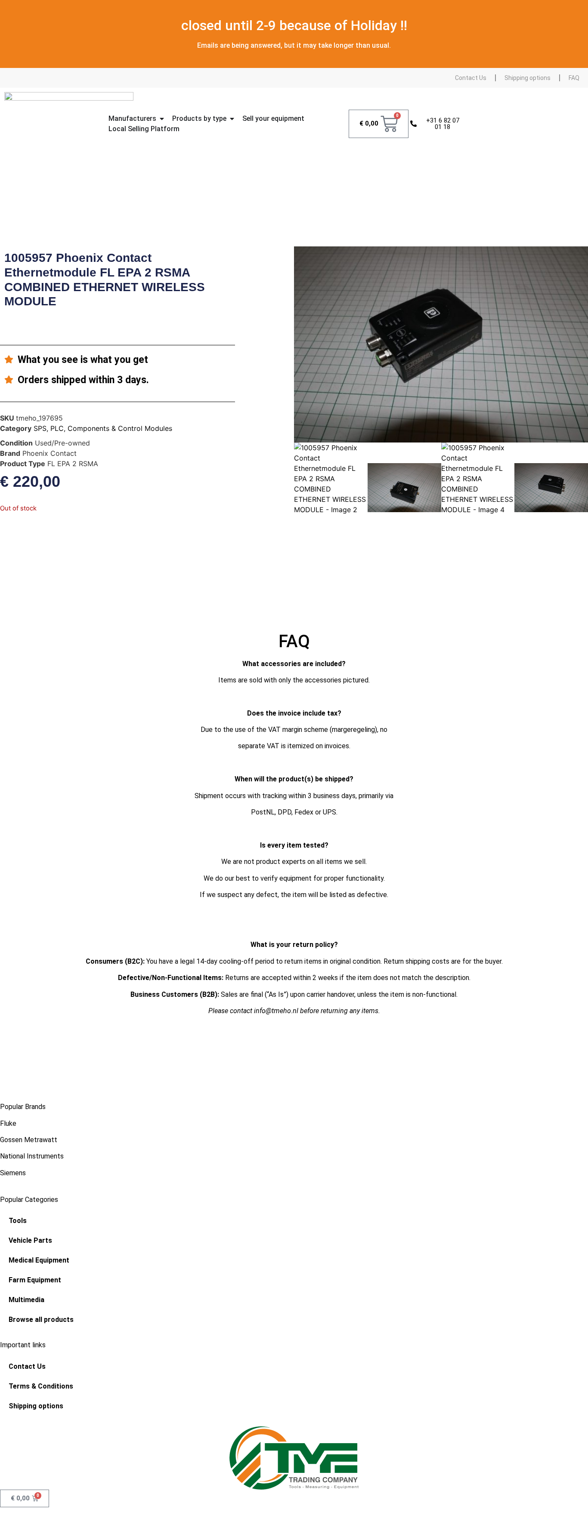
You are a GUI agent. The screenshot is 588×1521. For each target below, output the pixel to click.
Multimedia (26, 1300)
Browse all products (41, 1319)
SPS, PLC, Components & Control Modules (103, 428)
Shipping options (527, 77)
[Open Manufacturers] (161, 119)
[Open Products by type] (232, 119)
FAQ (574, 77)
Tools (18, 1221)
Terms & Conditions (41, 1386)
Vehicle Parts (30, 1240)
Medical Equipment (39, 1260)
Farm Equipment (35, 1280)
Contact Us (470, 77)
